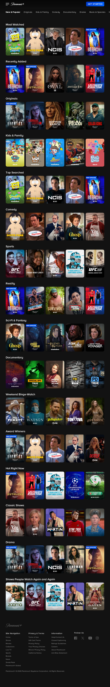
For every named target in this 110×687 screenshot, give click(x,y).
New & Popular (13, 12)
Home (8, 637)
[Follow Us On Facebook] (75, 638)
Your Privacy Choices (37, 647)
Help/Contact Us (57, 637)
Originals (28, 12)
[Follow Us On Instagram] (97, 638)
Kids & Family (42, 12)
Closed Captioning (58, 640)
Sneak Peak (10, 662)
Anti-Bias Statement (59, 653)
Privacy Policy (34, 643)
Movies (8, 643)
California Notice (35, 653)
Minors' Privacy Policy (37, 650)
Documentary (69, 12)
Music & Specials (97, 12)
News (8, 659)
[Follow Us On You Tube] (90, 638)
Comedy (56, 12)
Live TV (8, 650)
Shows (8, 640)
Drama (83, 12)
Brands (8, 656)
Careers (54, 647)
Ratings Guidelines (58, 643)
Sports (8, 653)
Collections (10, 647)
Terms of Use (34, 637)
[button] (7, 4)
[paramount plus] (17, 4)
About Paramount (58, 650)
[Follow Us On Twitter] (83, 637)
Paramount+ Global (13, 666)
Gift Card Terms (35, 640)
